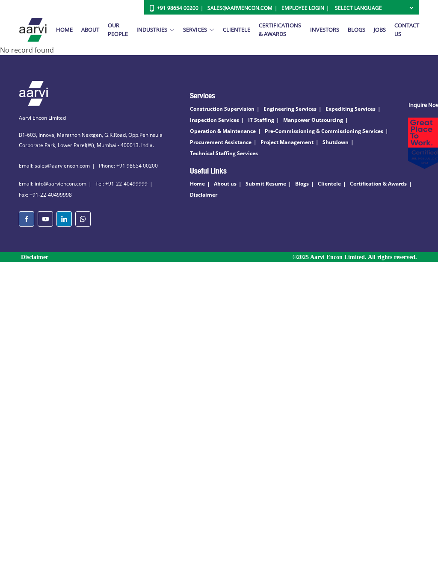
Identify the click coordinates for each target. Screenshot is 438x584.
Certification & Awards (378, 183)
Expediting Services (351, 108)
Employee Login (302, 8)
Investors (324, 29)
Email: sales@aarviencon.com (54, 165)
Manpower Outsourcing (313, 120)
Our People (118, 29)
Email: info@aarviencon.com (52, 183)
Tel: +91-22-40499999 (121, 183)
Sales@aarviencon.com (239, 8)
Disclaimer (203, 194)
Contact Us (406, 29)
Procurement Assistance (221, 142)
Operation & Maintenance (223, 131)
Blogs (356, 29)
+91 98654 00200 (177, 8)
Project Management (287, 142)
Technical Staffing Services (224, 153)
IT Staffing (261, 120)
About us (225, 183)
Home (64, 29)
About (90, 29)
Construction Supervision (222, 108)
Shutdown (336, 142)
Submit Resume (266, 183)
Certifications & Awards (280, 29)
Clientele (236, 29)
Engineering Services (290, 108)
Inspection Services (214, 120)
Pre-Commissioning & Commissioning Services (324, 131)
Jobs (380, 29)
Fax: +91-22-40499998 (45, 194)
